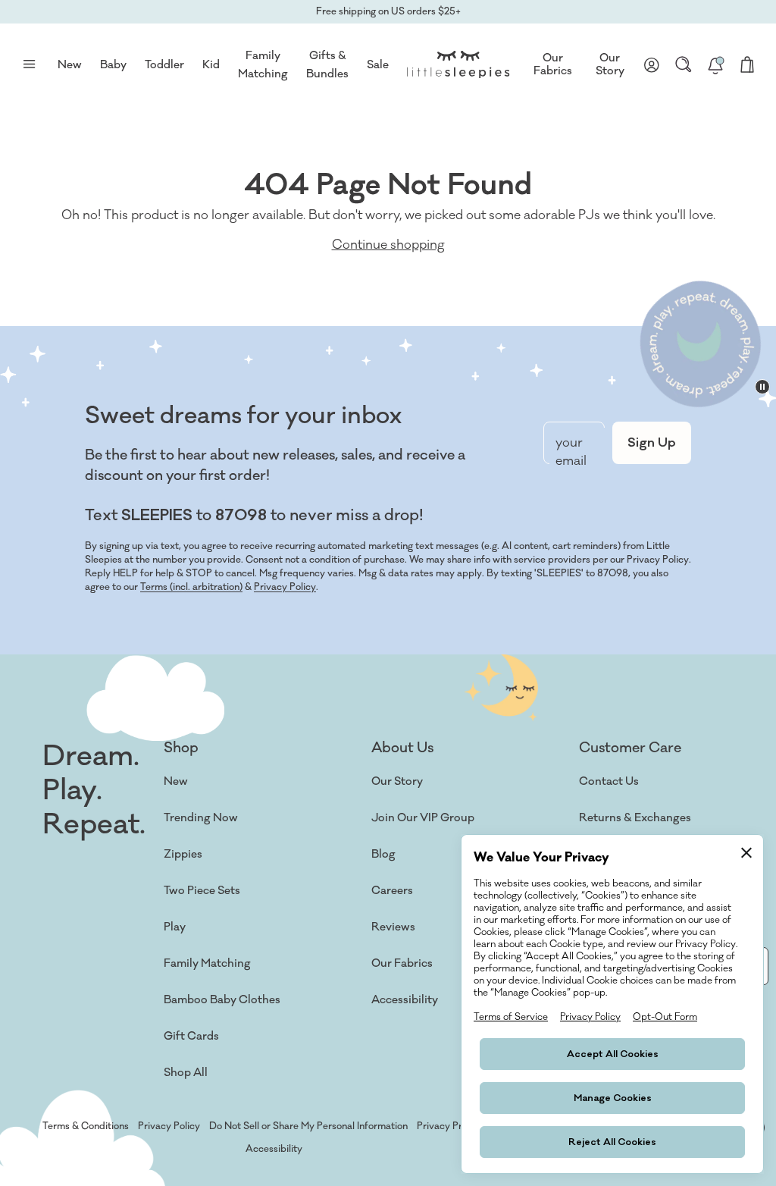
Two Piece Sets (202, 890)
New (176, 781)
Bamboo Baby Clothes (222, 1000)
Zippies (183, 854)
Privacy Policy (285, 587)
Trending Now (201, 818)
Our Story (610, 65)
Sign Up (651, 443)
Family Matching (207, 963)
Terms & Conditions (85, 1126)
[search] (683, 64)
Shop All (186, 1072)
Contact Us (609, 781)
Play (175, 927)
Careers (392, 890)
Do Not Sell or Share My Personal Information (308, 1126)
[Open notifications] (715, 64)
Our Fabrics (553, 65)
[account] (652, 64)
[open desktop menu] (28, 64)
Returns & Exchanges (635, 818)
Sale (378, 65)
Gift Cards (191, 1036)
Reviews (393, 927)
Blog (383, 854)
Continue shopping (388, 245)
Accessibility (404, 1000)
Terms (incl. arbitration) (191, 587)
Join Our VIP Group (422, 818)
